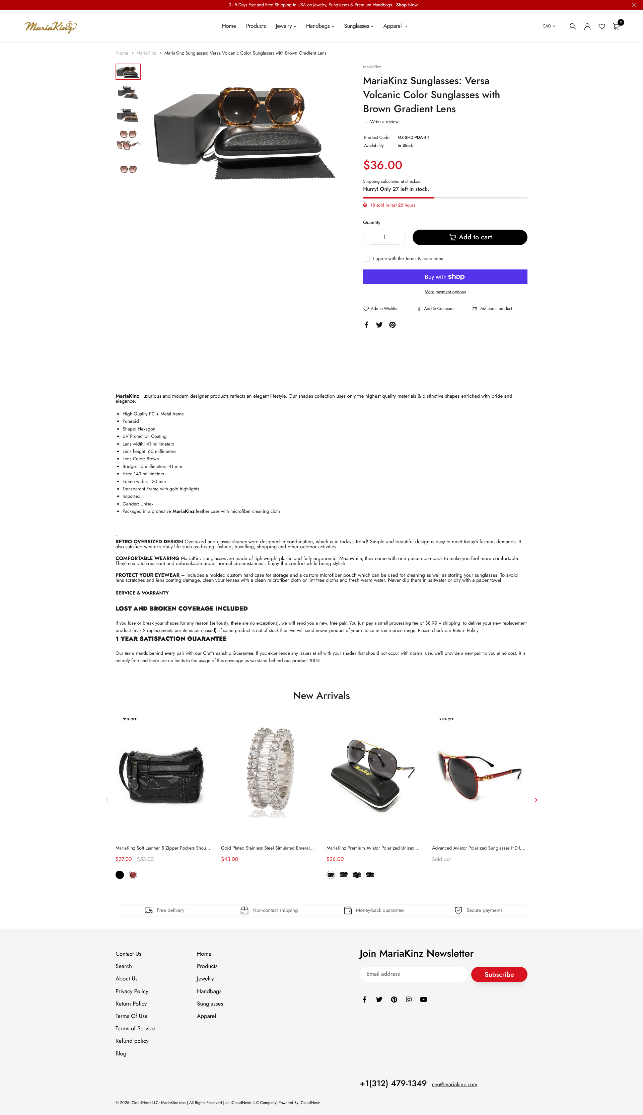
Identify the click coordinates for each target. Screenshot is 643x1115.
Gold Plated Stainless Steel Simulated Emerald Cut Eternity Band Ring (289, 848)
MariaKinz (146, 53)
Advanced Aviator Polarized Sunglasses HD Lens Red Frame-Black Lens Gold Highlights (518, 848)
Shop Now (407, 5)
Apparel (393, 26)
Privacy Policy (132, 991)
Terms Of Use (132, 1016)
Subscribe (499, 974)
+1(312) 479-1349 (393, 1083)
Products (256, 26)
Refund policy (132, 1041)
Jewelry (284, 26)
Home (229, 26)
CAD (547, 26)
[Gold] (357, 875)
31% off (130, 719)
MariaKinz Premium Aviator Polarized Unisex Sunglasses (382, 848)
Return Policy (466, 630)
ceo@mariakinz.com (455, 1084)
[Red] (133, 875)
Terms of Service (135, 1029)
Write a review (384, 122)
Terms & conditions (424, 258)
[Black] (120, 875)
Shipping (371, 181)
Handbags (318, 26)
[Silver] (370, 875)
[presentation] (107, 800)
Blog (121, 1053)
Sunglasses (356, 26)
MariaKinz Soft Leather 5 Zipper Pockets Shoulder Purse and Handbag (185, 848)
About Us (127, 979)
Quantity (371, 222)
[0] (616, 26)
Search (124, 966)
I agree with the (408, 258)
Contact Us (128, 954)
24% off (446, 719)
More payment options (445, 292)
